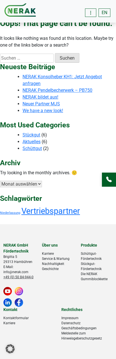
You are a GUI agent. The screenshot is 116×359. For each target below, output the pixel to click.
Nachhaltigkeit (53, 264)
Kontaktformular (16, 318)
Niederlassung (10, 213)
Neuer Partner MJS (41, 103)
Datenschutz (71, 323)
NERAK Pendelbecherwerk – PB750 (57, 90)
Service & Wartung (56, 259)
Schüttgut (32, 148)
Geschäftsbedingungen (79, 328)
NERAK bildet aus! (40, 97)
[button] (10, 349)
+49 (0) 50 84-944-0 (18, 277)
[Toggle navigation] (90, 12)
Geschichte (50, 269)
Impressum (70, 318)
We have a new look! (43, 110)
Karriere (48, 254)
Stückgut (31, 135)
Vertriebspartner (50, 211)
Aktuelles (32, 141)
